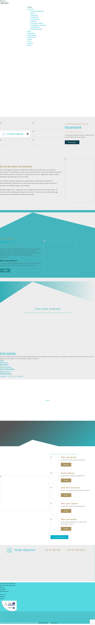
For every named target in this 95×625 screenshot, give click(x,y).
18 (18, 376)
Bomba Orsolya (6, 373)
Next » (21, 376)
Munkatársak (31, 33)
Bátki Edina (4, 364)
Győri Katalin (8, 353)
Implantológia (35, 17)
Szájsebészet (34, 15)
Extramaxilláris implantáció (7, 585)
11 (9, 376)
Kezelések (30, 9)
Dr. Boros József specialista (7, 583)
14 (14, 376)
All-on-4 (33, 13)
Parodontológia (35, 19)
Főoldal (30, 7)
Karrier (2, 598)
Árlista (29, 41)
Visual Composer (43, 623)
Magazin (2, 596)
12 (11, 376)
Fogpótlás (33, 21)
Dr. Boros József (32, 37)
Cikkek (29, 31)
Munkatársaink (4, 591)
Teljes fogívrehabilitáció (37, 11)
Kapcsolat (30, 43)
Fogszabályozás (35, 27)
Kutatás (30, 39)
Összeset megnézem (59, 537)
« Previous (3, 376)
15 (15, 376)
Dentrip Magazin (32, 35)
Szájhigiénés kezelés (36, 29)
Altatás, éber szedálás (37, 23)
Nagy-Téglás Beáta (7, 369)
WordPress (54, 623)
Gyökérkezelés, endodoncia (38, 25)
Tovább (5, 270)
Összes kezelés (72, 142)
